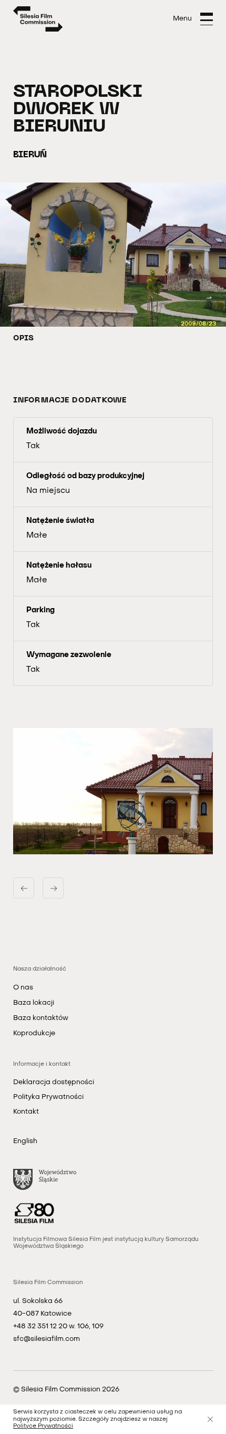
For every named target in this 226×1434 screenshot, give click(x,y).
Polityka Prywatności (48, 1097)
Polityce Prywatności (43, 1426)
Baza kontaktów (40, 1018)
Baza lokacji (33, 1002)
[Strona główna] (38, 19)
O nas (23, 987)
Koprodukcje (34, 1033)
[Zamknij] (210, 1419)
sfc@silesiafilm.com (46, 1339)
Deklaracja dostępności (53, 1082)
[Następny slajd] (53, 887)
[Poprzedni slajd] (23, 887)
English (25, 1141)
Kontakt (26, 1111)
